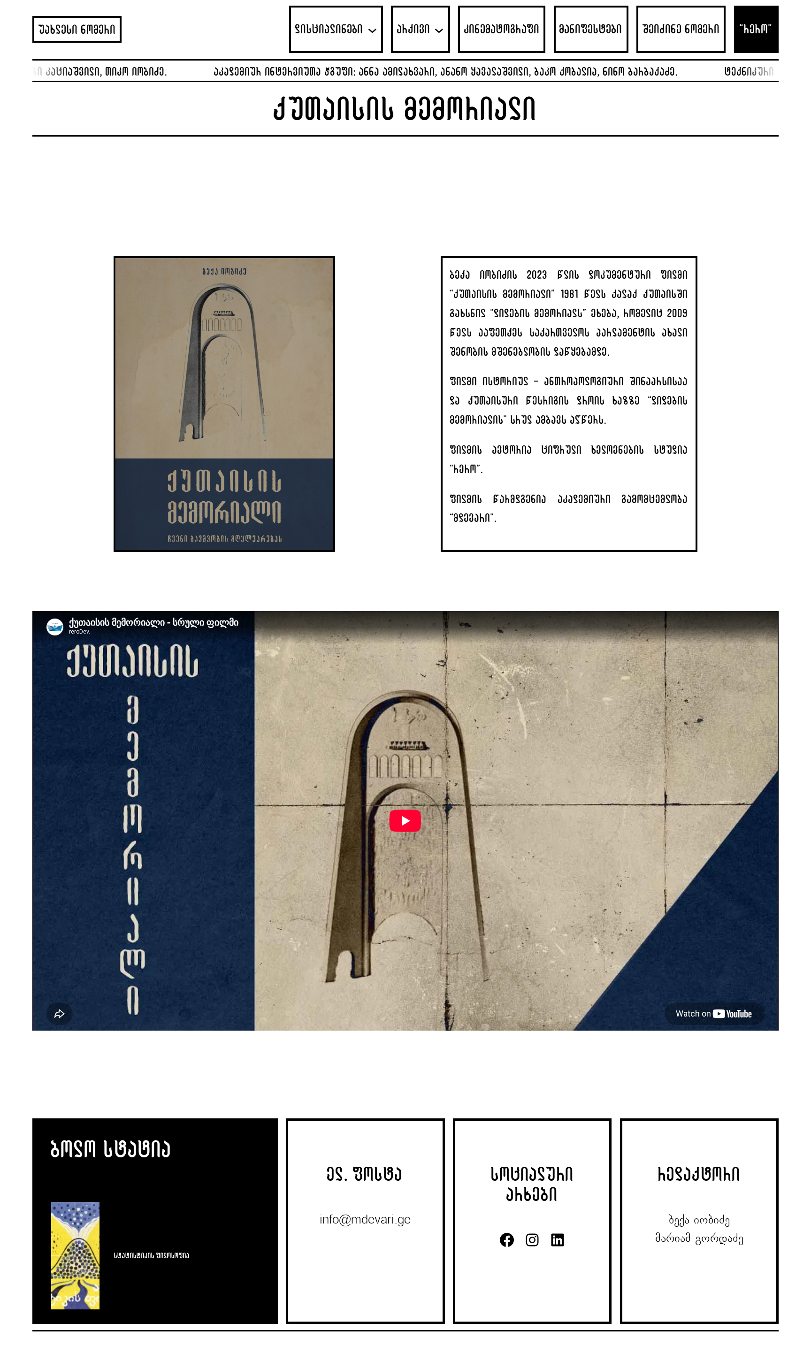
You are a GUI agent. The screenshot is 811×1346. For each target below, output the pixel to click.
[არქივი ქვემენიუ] (439, 29)
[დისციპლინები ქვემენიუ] (372, 29)
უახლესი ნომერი (77, 29)
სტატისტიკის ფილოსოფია (152, 1255)
